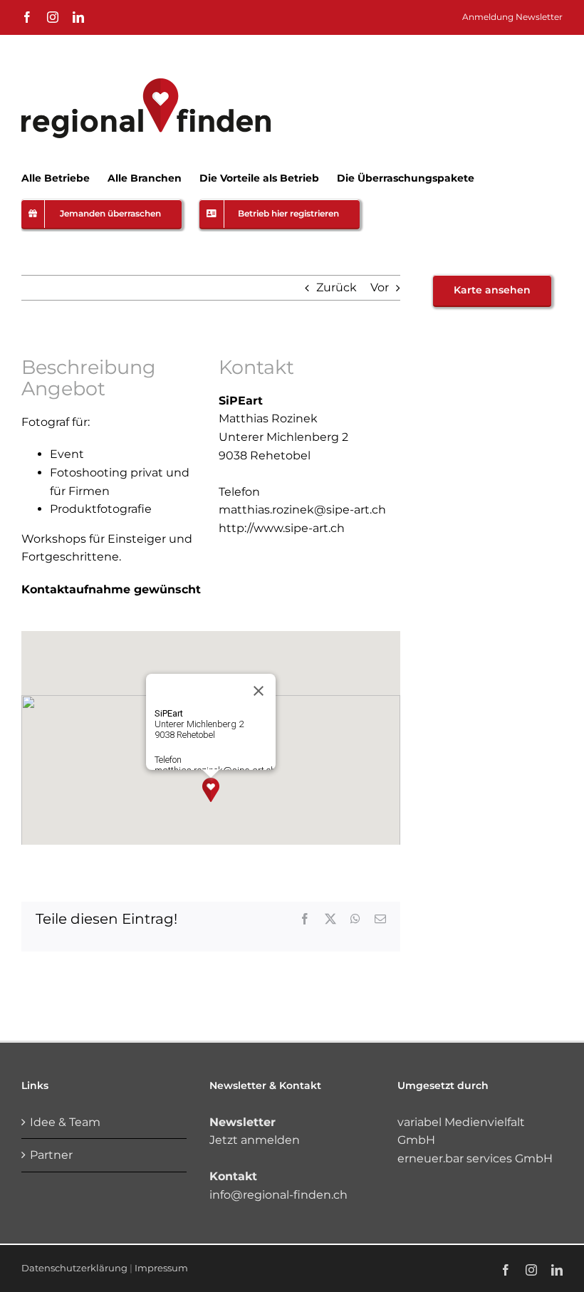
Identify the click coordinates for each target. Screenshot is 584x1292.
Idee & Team (65, 1122)
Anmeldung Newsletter (512, 16)
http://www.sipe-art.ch (282, 528)
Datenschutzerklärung (74, 1267)
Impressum (161, 1267)
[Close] (258, 691)
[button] (211, 790)
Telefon (239, 492)
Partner (51, 1155)
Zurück (336, 287)
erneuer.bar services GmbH (475, 1158)
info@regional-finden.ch (278, 1195)
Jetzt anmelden (254, 1140)
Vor (379, 287)
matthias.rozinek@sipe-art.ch (302, 509)
